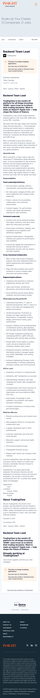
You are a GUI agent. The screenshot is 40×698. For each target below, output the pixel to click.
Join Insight (7, 628)
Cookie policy (24, 609)
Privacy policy (15, 609)
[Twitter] (27, 645)
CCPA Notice (13, 694)
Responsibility (8, 637)
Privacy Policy (32, 689)
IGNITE (5, 634)
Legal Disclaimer (8, 691)
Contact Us (7, 625)
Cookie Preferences (24, 694)
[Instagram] (36, 645)
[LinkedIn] (32, 645)
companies (12, 39)
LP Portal (23, 628)
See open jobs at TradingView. (18, 66)
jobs (3, 39)
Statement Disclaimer (20, 691)
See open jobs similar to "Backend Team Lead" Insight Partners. (21, 70)
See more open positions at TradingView (20, 590)
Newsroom (24, 625)
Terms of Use (23, 689)
